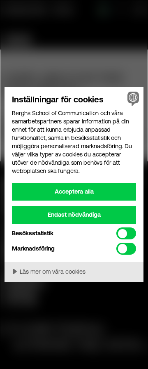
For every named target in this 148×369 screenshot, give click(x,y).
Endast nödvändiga (74, 214)
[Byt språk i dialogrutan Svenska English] (131, 98)
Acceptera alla (74, 191)
